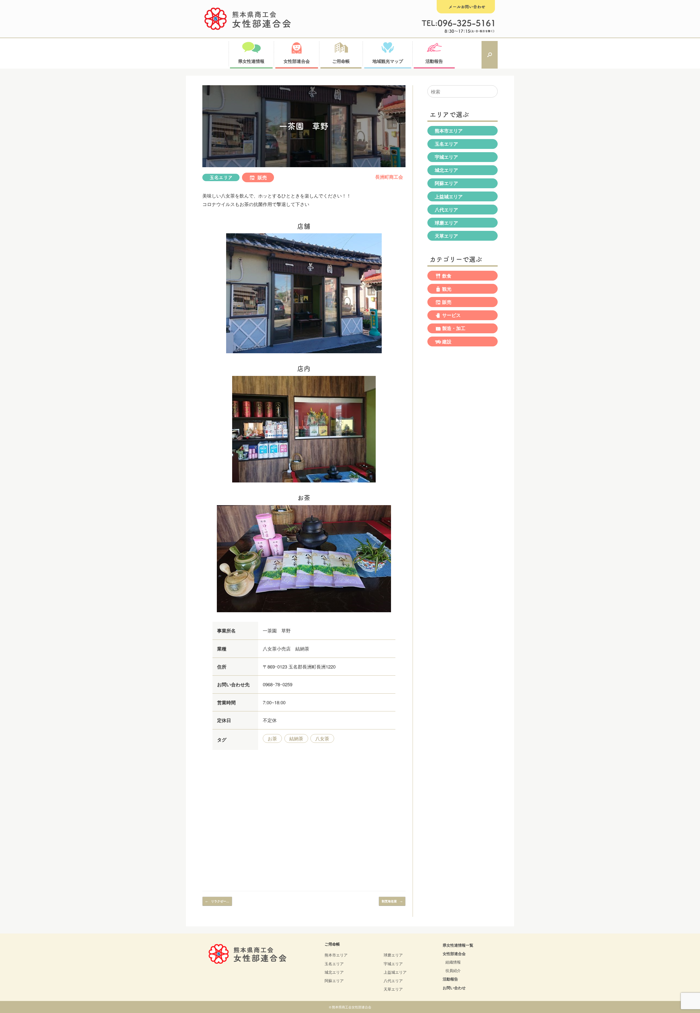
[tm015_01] (304, 354)
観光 (446, 288)
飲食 (446, 275)
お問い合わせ (454, 987)
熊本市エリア (449, 130)
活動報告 (450, 979)
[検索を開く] (490, 55)
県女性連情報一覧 (458, 945)
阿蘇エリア (446, 183)
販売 (261, 177)
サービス (451, 315)
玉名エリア (221, 177)
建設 (446, 341)
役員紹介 (453, 970)
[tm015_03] (304, 612)
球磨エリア (446, 222)
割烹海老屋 (392, 901)
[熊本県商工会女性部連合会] (247, 18)
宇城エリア (446, 157)
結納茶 (296, 738)
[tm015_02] (304, 483)
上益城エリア (449, 196)
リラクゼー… (217, 901)
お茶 (272, 738)
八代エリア (446, 209)
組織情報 (453, 962)
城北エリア (446, 170)
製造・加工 (453, 328)
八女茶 (322, 738)
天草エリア (446, 235)
